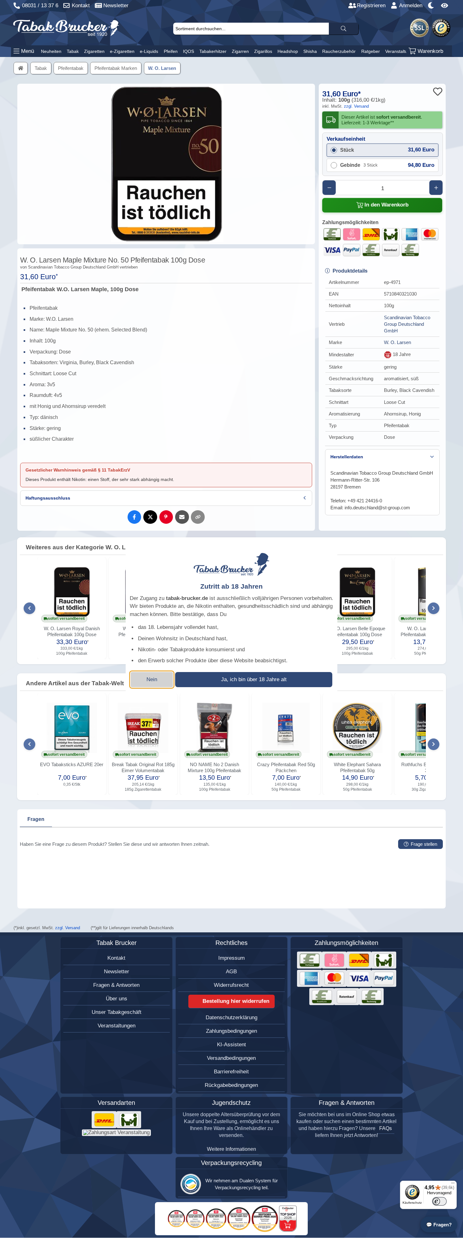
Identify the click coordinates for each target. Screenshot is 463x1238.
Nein (151, 679)
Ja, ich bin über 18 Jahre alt (254, 679)
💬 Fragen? (439, 1224)
